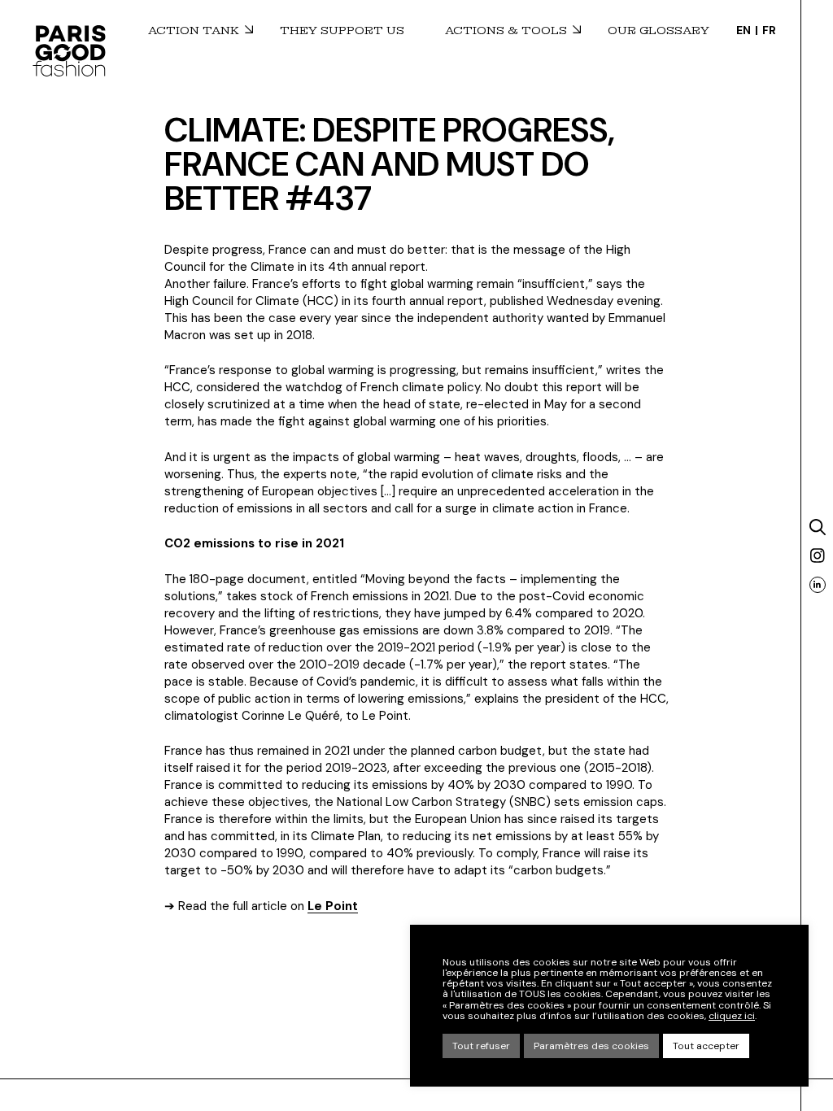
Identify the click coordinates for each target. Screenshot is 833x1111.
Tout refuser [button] (481, 1045)
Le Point (332, 906)
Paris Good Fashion (69, 50)
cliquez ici (732, 1016)
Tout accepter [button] (706, 1045)
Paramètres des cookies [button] (591, 1045)
